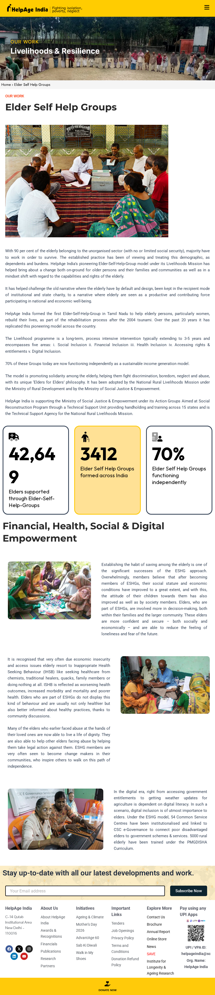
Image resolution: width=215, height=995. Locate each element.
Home (6, 84)
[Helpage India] (44, 8)
